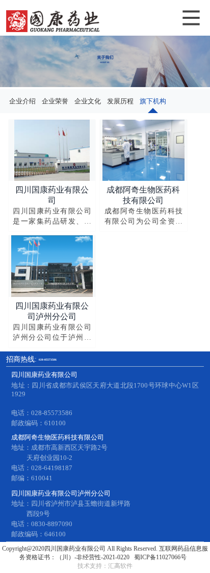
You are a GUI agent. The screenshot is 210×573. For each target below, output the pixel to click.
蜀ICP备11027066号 (160, 557)
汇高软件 (120, 565)
